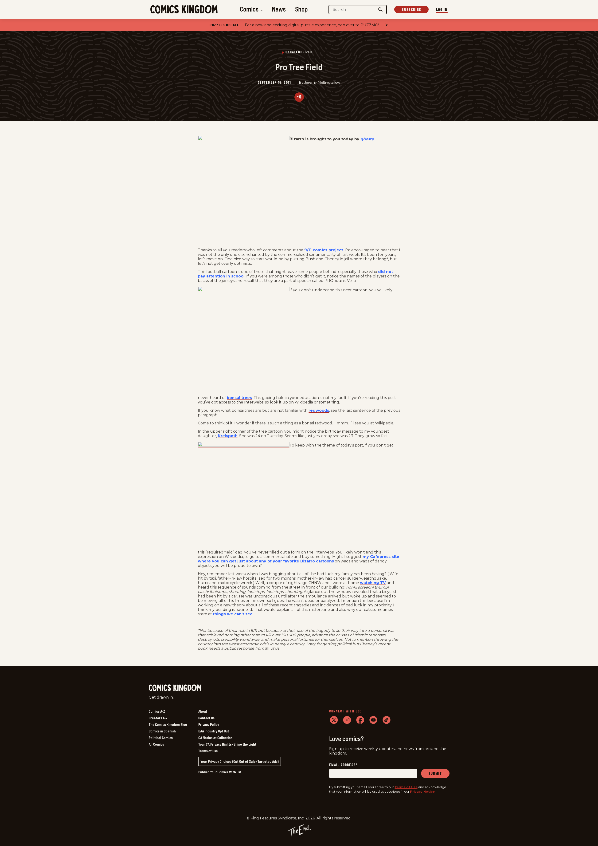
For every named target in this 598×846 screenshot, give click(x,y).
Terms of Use (208, 750)
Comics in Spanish (162, 731)
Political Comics (161, 737)
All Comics (156, 744)
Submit (435, 773)
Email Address (343, 765)
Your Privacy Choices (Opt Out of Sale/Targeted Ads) (239, 761)
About (202, 711)
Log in (442, 9)
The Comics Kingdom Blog (168, 724)
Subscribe (411, 9)
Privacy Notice (422, 791)
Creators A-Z (158, 718)
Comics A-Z (157, 711)
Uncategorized (299, 52)
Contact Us (206, 718)
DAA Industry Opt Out (213, 731)
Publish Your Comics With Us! (219, 772)
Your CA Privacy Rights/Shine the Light (227, 744)
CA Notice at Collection (215, 737)
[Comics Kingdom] (175, 687)
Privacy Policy (208, 724)
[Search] (380, 9)
